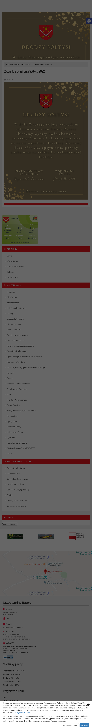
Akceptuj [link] (84, 725)
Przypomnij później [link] (70, 725)
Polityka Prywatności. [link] (23, 712)
